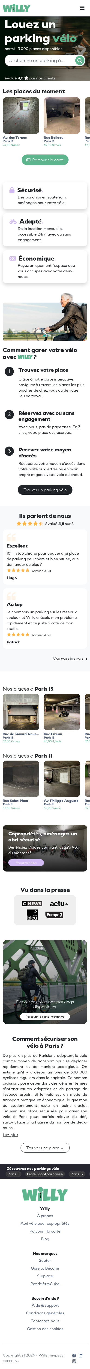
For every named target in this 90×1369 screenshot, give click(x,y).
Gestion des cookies (45, 1328)
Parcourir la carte (47, 159)
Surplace (45, 1276)
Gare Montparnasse (45, 1174)
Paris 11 (13, 1174)
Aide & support (45, 1305)
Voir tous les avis (68, 659)
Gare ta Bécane (45, 1268)
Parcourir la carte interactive (45, 1016)
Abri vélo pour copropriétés (45, 1223)
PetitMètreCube (45, 1283)
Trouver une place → (45, 1148)
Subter (45, 1260)
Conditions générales (45, 1313)
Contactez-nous (45, 1321)
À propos (45, 1215)
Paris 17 (77, 1174)
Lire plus (10, 1135)
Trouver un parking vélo (45, 490)
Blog (45, 1239)
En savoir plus (26, 863)
